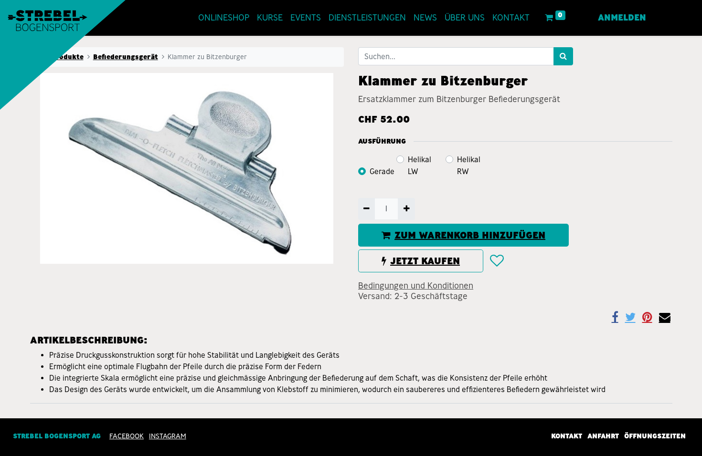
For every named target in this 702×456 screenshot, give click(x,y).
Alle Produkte (60, 56)
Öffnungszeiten (655, 436)
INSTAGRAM (167, 436)
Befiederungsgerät (125, 56)
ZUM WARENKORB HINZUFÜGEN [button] (469, 235)
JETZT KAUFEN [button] (425, 261)
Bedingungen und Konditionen (415, 285)
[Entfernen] (366, 209)
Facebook (126, 436)
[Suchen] (563, 56)
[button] (496, 260)
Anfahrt (603, 436)
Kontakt (566, 436)
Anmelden (622, 17)
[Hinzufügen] (406, 209)
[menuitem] (223, 17)
